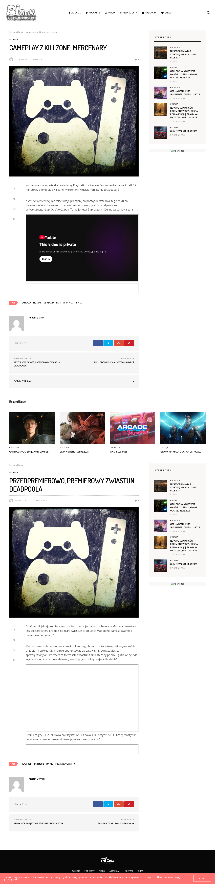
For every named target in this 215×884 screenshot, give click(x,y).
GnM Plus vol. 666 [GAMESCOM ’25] (29, 451)
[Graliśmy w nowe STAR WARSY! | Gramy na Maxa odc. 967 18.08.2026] (160, 73)
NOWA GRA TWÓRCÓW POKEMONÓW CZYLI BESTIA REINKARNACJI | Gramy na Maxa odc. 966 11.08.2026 (184, 112)
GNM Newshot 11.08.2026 (183, 131)
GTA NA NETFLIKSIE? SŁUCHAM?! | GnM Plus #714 (185, 93)
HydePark (150, 12)
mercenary (49, 303)
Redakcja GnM (20, 59)
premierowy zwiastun (65, 764)
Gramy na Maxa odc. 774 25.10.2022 (180, 451)
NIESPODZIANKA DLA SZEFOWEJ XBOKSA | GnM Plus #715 (183, 54)
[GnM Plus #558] (132, 428)
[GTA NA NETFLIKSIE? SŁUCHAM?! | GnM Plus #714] (160, 93)
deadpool (26, 764)
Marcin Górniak (22, 501)
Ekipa (168, 12)
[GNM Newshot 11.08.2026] (160, 132)
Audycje (76, 12)
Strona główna (16, 32)
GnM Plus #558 (118, 451)
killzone (37, 303)
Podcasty (94, 12)
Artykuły (128, 12)
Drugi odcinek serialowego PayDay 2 (113, 362)
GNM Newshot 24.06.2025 (74, 451)
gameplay (26, 303)
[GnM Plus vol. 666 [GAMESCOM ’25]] (32, 428)
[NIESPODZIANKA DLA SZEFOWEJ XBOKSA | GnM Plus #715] (160, 52)
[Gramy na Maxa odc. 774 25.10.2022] (183, 428)
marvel (49, 764)
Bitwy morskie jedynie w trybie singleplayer (38, 823)
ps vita (78, 303)
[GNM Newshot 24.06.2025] (82, 428)
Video (111, 12)
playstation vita (64, 303)
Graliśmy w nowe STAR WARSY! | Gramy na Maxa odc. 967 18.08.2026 (183, 74)
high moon (39, 764)
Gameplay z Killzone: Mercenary (116, 823)
